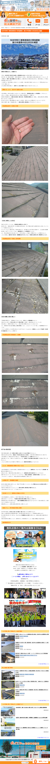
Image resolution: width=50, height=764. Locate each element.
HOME (2, 27)
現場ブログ (7, 27)
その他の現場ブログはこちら (43, 737)
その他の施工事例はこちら (43, 663)
